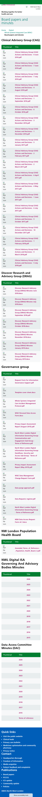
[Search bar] (34, 2)
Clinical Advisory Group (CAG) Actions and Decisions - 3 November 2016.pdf (26, 120)
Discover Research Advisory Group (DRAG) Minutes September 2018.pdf (25, 312)
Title (16, 47)
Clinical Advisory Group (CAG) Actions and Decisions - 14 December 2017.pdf (26, 230)
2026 (28, 579)
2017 (28, 627)
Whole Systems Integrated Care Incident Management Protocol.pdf (25, 403)
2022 (28, 600)
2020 (28, 611)
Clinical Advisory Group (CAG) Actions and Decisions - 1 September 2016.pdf (26, 98)
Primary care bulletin (11, 742)
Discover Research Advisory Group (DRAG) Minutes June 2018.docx (26, 290)
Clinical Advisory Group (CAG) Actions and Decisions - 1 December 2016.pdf (26, 131)
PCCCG (6, 777)
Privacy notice (9, 751)
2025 (28, 584)
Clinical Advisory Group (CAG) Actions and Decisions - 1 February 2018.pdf (26, 241)
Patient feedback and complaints (16, 767)
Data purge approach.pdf (24, 488)
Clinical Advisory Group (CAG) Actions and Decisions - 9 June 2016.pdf (26, 54)
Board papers (8, 774)
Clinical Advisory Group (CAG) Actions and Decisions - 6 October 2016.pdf (26, 109)
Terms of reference (26, 718)
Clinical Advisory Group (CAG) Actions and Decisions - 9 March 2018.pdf (26, 252)
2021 (28, 606)
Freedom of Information (13, 761)
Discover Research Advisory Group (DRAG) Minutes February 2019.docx (25, 356)
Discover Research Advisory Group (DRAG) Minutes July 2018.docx (25, 301)
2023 (28, 595)
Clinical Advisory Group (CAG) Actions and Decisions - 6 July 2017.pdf (26, 208)
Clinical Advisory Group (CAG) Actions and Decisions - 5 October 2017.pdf (26, 219)
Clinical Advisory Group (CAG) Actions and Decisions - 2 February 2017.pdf (26, 153)
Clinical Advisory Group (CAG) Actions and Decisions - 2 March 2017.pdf (26, 164)
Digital (11, 30)
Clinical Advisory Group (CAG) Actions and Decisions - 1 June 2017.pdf (26, 197)
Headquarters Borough (12, 758)
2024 (28, 590)
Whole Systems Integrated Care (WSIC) (18, 33)
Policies (6, 786)
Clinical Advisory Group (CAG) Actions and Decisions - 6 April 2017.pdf (27, 175)
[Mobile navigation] (38, 2)
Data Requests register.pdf (25, 499)
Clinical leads (8, 739)
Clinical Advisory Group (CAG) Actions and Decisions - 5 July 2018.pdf (26, 262)
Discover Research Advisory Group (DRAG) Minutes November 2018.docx (25, 334)
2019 (28, 616)
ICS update (7, 780)
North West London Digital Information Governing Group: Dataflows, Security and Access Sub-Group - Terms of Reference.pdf (26, 453)
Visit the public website (13, 736)
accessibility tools (21, 795)
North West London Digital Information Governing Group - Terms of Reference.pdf (26, 509)
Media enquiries (10, 764)
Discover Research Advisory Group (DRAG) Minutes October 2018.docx (25, 323)
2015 (28, 638)
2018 (28, 622)
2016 (28, 632)
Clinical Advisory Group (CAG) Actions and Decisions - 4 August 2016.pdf (26, 87)
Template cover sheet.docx (25, 392)
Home (3, 30)
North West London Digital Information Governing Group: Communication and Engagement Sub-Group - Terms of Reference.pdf (26, 438)
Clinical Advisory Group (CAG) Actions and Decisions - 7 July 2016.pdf (26, 76)
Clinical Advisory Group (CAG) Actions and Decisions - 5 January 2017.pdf (26, 142)
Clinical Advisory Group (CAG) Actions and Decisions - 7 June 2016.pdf (26, 65)
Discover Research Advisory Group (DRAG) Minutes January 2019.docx (25, 345)
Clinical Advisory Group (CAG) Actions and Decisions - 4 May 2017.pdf (26, 186)
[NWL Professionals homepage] (12, 7)
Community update (11, 783)
